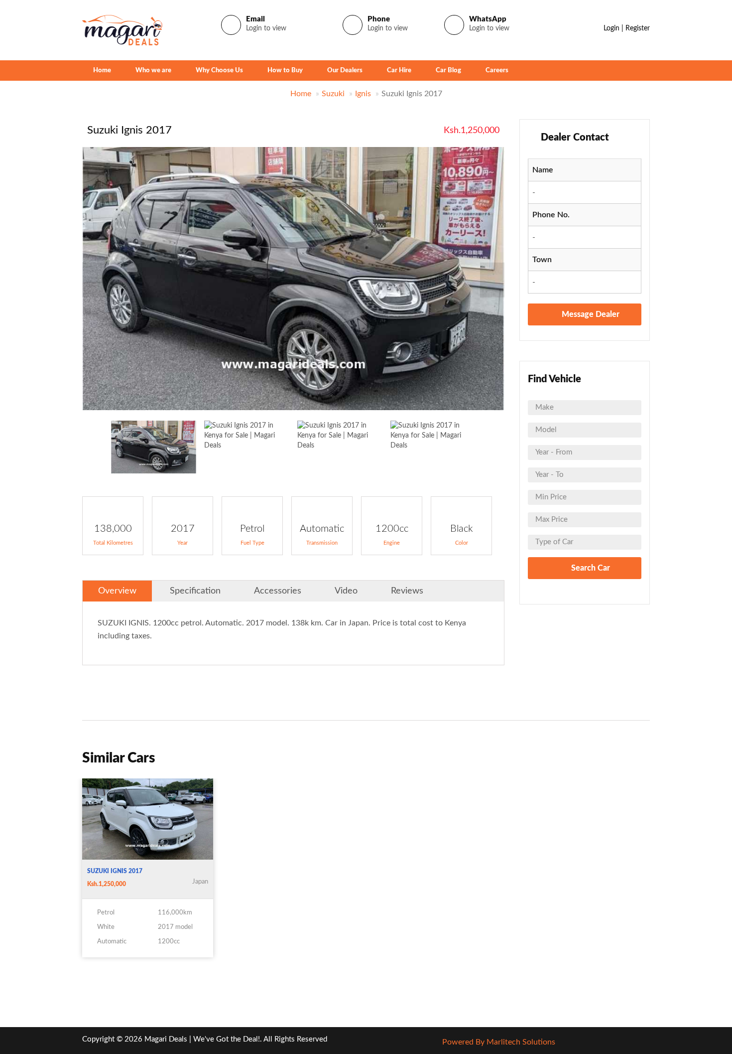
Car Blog (448, 70)
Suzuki (333, 94)
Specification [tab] (195, 591)
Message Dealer (589, 314)
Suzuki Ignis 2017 (114, 871)
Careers (497, 70)
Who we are (153, 70)
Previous (94, 280)
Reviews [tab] (407, 591)
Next (492, 280)
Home (102, 70)
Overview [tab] (117, 591)
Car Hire (399, 70)
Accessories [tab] (277, 591)
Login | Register (627, 28)
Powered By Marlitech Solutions (498, 1042)
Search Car (589, 568)
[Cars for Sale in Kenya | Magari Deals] (122, 29)
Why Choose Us (219, 70)
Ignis (363, 94)
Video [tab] (346, 591)
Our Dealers (345, 70)
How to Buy (285, 70)
